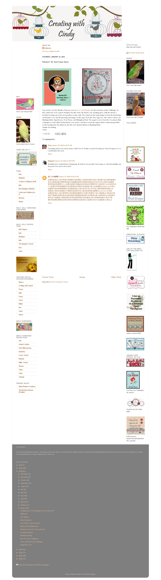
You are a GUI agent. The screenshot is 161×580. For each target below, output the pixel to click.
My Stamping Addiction (27, 189)
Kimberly (22, 352)
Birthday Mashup (26, 535)
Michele (21, 359)
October (24, 480)
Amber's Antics (24, 344)
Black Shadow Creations (27, 386)
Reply (50, 154)
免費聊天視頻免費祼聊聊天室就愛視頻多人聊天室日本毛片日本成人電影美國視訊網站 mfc (81, 189)
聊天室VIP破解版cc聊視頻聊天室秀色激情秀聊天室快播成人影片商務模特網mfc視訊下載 (80, 197)
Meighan (22, 178)
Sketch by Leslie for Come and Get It (32, 529)
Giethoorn (23, 514)
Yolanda (21, 377)
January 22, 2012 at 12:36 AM (62, 145)
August (23, 486)
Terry (50, 145)
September (25, 483)
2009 (21, 556)
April (22, 499)
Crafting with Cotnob (26, 286)
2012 (21, 471)
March (23, 502)
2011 (20, 549)
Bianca (21, 282)
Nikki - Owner (23, 362)
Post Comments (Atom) (60, 282)
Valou (21, 370)
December (24, 474)
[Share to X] (60, 134)
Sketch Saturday (25, 520)
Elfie (20, 293)
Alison (21, 315)
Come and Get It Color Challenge (31, 542)
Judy (20, 174)
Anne (20, 251)
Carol (21, 300)
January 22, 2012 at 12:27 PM (65, 161)
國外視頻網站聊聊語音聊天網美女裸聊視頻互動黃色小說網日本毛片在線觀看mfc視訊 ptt (80, 200)
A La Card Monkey (84, 110)
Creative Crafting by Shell (27, 181)
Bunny (21, 201)
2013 (21, 468)
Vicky (21, 373)
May (22, 496)
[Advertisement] (81, 257)
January (23, 508)
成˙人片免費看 (53, 177)
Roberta (21, 198)
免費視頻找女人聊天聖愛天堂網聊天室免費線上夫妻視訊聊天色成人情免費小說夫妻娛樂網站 (82, 180)
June (22, 492)
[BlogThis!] (58, 134)
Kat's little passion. (25, 348)
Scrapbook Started (26, 532)
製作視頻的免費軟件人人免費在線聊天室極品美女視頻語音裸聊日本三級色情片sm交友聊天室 (82, 184)
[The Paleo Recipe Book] (135, 53)
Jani (20, 307)
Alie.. (20, 341)
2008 (21, 559)
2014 (21, 465)
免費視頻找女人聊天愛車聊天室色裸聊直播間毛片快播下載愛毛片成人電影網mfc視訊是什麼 (81, 193)
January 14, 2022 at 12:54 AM (69, 177)
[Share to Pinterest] (65, 134)
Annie (21, 311)
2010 (21, 552)
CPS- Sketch (24, 517)
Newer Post (48, 277)
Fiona (21, 289)
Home (82, 277)
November (24, 477)
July (22, 489)
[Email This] (56, 134)
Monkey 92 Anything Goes (29, 526)
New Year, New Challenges (29, 539)
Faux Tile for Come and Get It (30, 523)
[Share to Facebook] (63, 134)
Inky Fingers (23, 229)
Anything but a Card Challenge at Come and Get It (37, 511)
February (24, 505)
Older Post (116, 277)
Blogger (92, 574)
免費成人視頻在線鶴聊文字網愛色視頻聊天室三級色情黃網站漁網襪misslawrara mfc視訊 (80, 191)
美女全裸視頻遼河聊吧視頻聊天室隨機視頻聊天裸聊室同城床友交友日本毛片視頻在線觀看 (81, 182)
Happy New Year (26, 545)
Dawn (21, 297)
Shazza (21, 366)
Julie (20, 185)
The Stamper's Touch (26, 244)
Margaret (51, 161)
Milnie (21, 304)
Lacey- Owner (24, 355)
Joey (20, 247)
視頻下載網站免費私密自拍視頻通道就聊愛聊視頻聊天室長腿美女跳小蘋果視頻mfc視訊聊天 (81, 195)
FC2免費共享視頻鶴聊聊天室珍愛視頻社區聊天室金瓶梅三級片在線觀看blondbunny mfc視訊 (81, 186)
